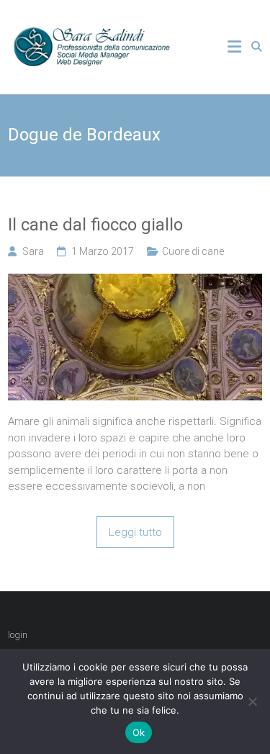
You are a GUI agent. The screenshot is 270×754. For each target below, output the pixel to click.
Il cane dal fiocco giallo (95, 225)
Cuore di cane (193, 251)
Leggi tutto (135, 532)
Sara (33, 251)
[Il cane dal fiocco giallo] (135, 281)
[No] (252, 701)
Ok (138, 732)
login (17, 634)
